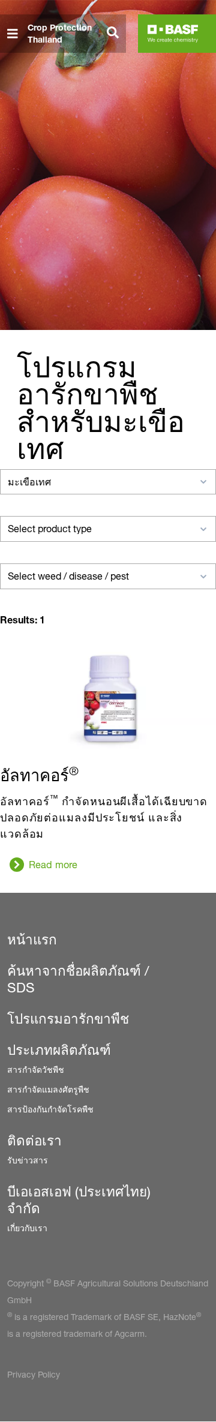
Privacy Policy (33, 1374)
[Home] (173, 34)
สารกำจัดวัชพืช (35, 1069)
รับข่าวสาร (27, 1160)
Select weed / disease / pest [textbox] (68, 576)
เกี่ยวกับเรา (27, 1228)
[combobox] (108, 482)
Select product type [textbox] (50, 529)
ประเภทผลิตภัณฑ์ (59, 1050)
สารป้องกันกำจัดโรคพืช (50, 1109)
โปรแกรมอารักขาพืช (68, 1018)
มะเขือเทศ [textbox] (29, 482)
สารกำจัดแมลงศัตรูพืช (48, 1089)
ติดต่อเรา (34, 1140)
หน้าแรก (32, 939)
